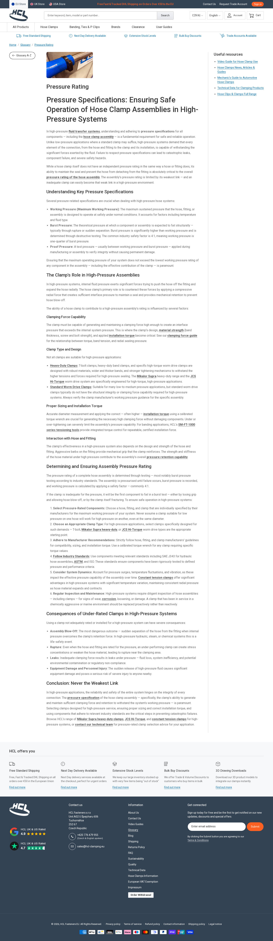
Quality (132, 864)
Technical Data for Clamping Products (240, 88)
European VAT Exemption (143, 881)
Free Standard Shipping (37, 35)
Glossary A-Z (23, 55)
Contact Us (209, 4)
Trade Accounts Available (241, 35)
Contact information (174, 924)
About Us (133, 812)
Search (165, 15)
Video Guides (135, 824)
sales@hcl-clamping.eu (90, 846)
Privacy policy (113, 924)
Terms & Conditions (198, 840)
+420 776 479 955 (90, 836)
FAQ (130, 852)
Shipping (133, 841)
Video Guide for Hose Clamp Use (237, 61)
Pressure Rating (44, 44)
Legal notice (215, 924)
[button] (254, 15)
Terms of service (133, 924)
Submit (255, 826)
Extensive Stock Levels (142, 35)
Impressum (135, 887)
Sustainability (136, 858)
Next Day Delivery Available (90, 35)
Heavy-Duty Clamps (63, 365)
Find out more (17, 787)
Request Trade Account (233, 4)
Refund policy (152, 924)
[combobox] (109, 15)
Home (12, 44)
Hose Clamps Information (143, 875)
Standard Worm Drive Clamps (70, 387)
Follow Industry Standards (71, 556)
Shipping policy (196, 924)
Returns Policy (136, 847)
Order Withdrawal (141, 895)
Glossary (25, 44)
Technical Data (136, 870)
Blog (130, 835)
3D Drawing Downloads (231, 770)
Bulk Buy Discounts (190, 35)
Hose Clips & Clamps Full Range (236, 94)
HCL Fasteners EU (69, 924)
